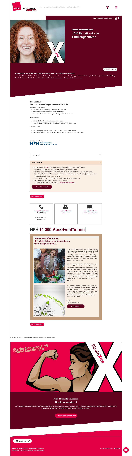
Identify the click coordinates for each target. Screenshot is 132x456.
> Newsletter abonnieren (66, 416)
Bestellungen (15, 450)
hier (47, 167)
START (41, 7)
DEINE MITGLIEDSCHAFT (74, 7)
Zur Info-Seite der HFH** (42, 187)
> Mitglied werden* (22, 441)
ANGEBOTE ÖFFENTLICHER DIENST (54, 7)
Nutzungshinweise (39, 450)
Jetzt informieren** (75, 306)
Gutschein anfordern (110, 69)
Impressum (15, 448)
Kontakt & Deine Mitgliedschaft (27, 448)
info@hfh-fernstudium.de (67, 182)
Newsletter (41, 448)
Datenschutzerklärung (26, 450)
